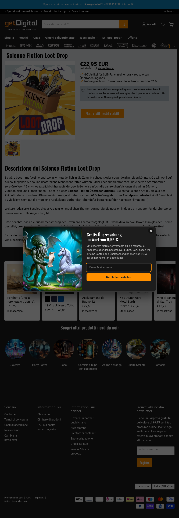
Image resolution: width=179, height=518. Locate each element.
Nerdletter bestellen (118, 277)
